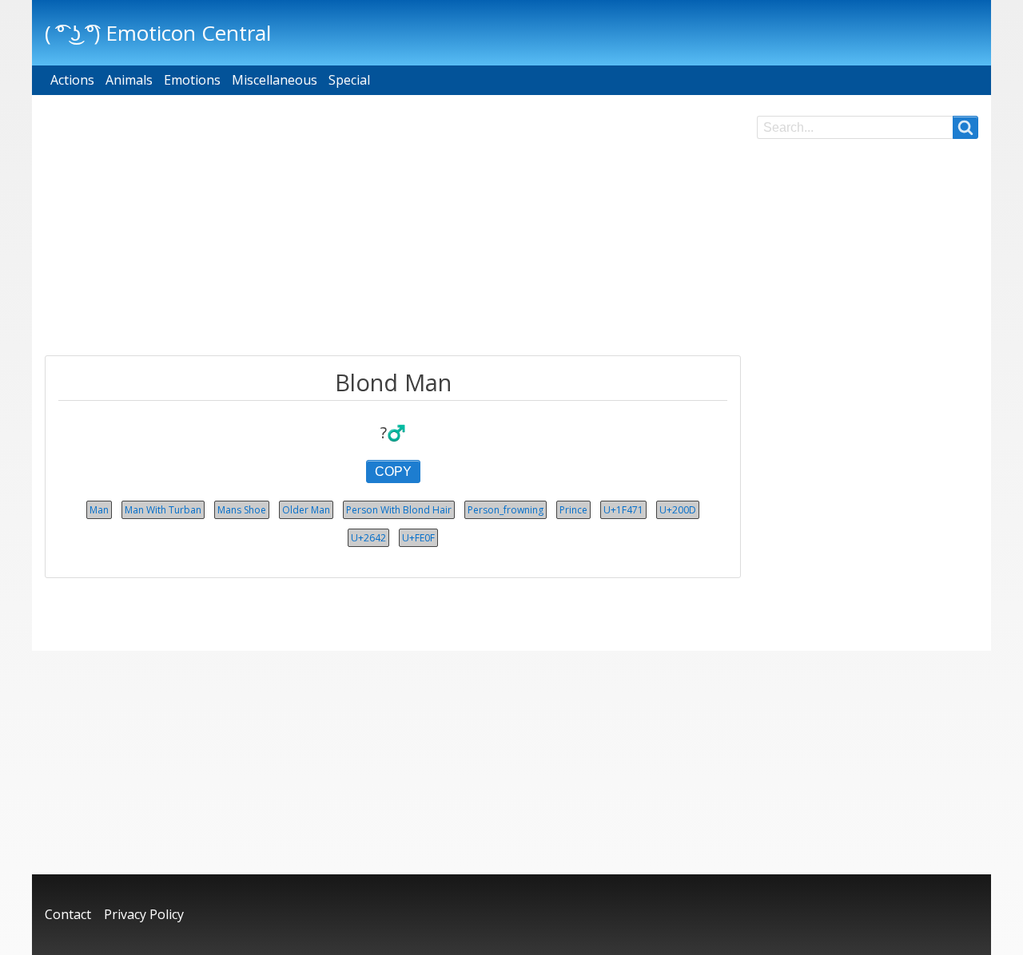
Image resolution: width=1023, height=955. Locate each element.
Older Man (306, 510)
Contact (68, 914)
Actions (72, 80)
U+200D (677, 510)
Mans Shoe (241, 510)
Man (99, 510)
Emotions (192, 80)
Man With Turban (163, 510)
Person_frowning (505, 510)
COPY (393, 471)
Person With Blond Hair (399, 510)
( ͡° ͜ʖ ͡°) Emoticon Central (158, 32)
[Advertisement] (393, 227)
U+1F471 (623, 510)
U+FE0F (418, 538)
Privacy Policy (144, 914)
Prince (573, 510)
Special (349, 80)
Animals (129, 80)
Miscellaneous (274, 80)
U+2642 (368, 538)
